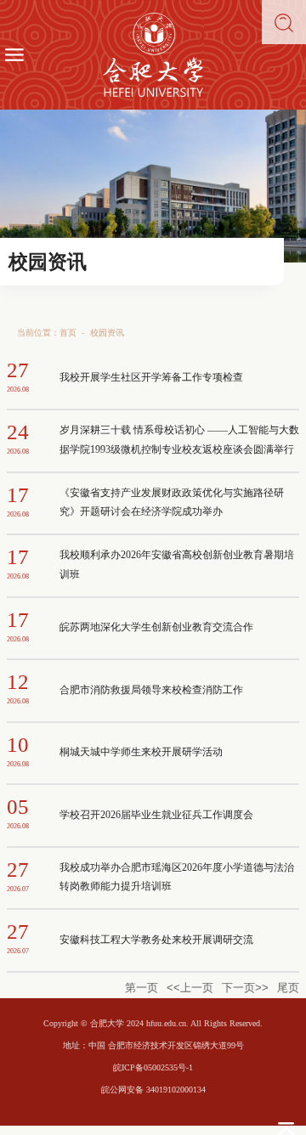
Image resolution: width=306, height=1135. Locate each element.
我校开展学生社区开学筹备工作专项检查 (151, 377)
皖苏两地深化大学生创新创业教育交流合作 (156, 627)
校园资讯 (107, 332)
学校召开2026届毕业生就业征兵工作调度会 (156, 815)
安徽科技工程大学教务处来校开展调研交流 (156, 940)
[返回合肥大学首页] (153, 54)
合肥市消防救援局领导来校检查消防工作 (151, 690)
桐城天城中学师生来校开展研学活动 (141, 752)
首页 (68, 332)
